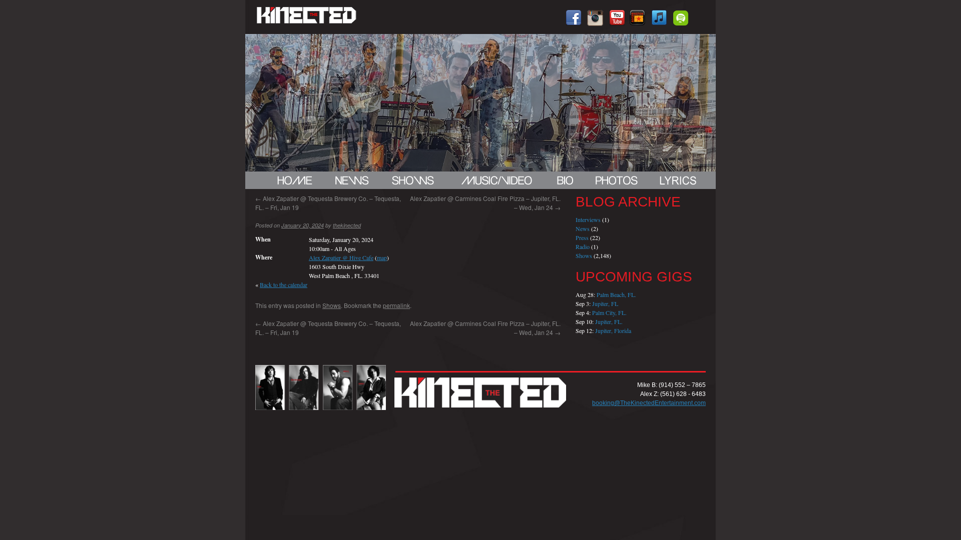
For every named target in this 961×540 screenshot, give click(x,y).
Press (582, 238)
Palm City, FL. (609, 312)
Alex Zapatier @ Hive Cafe (341, 258)
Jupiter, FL (605, 304)
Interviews (588, 220)
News (583, 228)
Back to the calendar (283, 284)
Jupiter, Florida (613, 330)
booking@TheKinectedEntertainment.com (649, 403)
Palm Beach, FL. (616, 294)
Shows (331, 305)
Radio (583, 246)
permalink (396, 305)
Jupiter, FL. (609, 322)
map (382, 258)
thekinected (347, 225)
